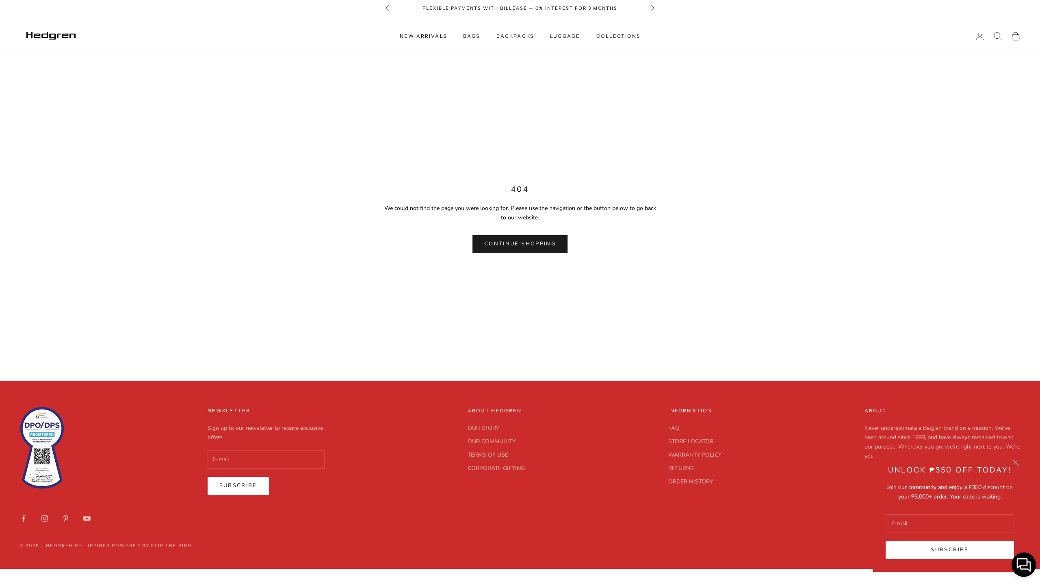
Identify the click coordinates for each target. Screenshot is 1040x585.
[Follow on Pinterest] (66, 518)
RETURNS (681, 468)
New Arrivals (423, 36)
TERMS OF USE (488, 455)
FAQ (674, 428)
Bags (471, 36)
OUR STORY (483, 428)
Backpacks (515, 36)
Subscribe (949, 549)
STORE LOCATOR (690, 441)
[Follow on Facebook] (24, 518)
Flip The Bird (171, 545)
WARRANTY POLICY (695, 455)
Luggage (565, 36)
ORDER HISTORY (690, 481)
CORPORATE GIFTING (496, 468)
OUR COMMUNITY (492, 441)
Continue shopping (520, 243)
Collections (618, 36)
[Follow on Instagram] (45, 518)
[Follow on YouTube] (87, 518)
